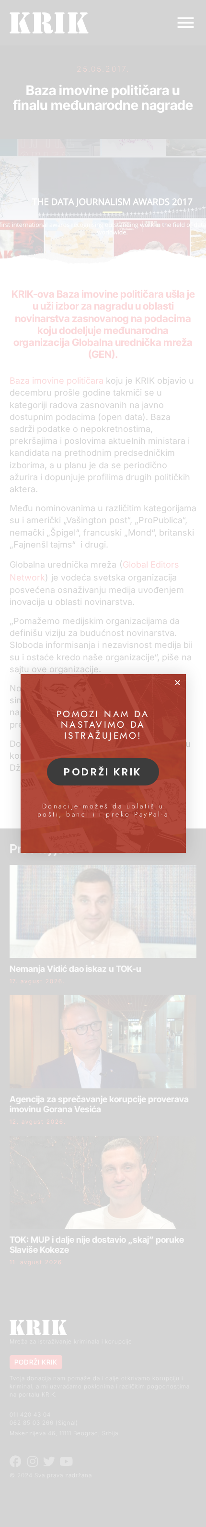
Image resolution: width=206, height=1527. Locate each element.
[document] (103, 763)
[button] (177, 682)
